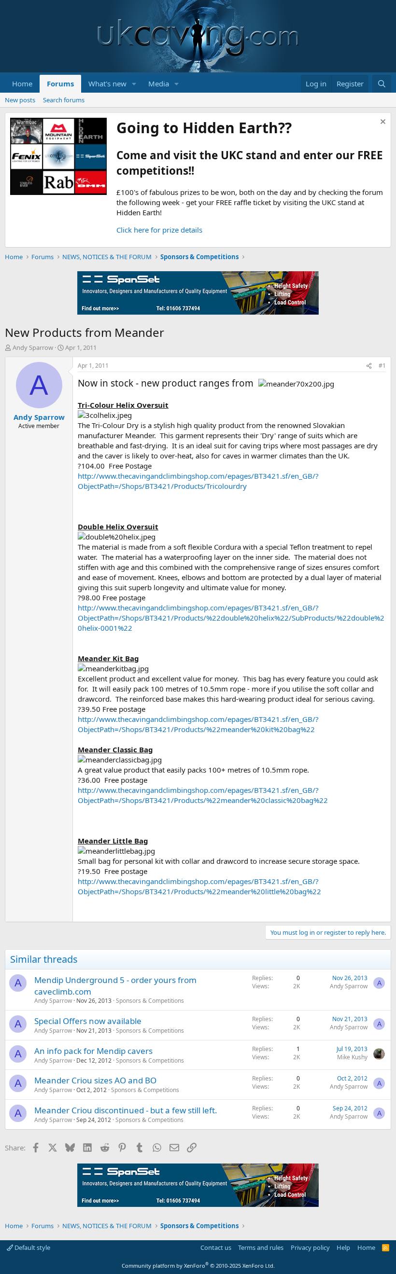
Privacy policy (310, 1247)
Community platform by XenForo (198, 1265)
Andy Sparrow (33, 347)
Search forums (64, 100)
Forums (60, 83)
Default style (31, 1247)
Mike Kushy (352, 1057)
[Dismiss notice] (382, 123)
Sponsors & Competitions (150, 1001)
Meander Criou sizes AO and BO (95, 1080)
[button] (134, 84)
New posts (20, 100)
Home (22, 83)
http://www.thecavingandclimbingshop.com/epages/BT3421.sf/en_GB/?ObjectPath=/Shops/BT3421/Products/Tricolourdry (198, 481)
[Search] (381, 84)
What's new (107, 83)
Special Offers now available (87, 1020)
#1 (382, 365)
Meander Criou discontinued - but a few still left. (125, 1110)
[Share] (369, 366)
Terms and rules (260, 1247)
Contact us (215, 1247)
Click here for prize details (159, 230)
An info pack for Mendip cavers (93, 1050)
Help (343, 1247)
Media (158, 83)
